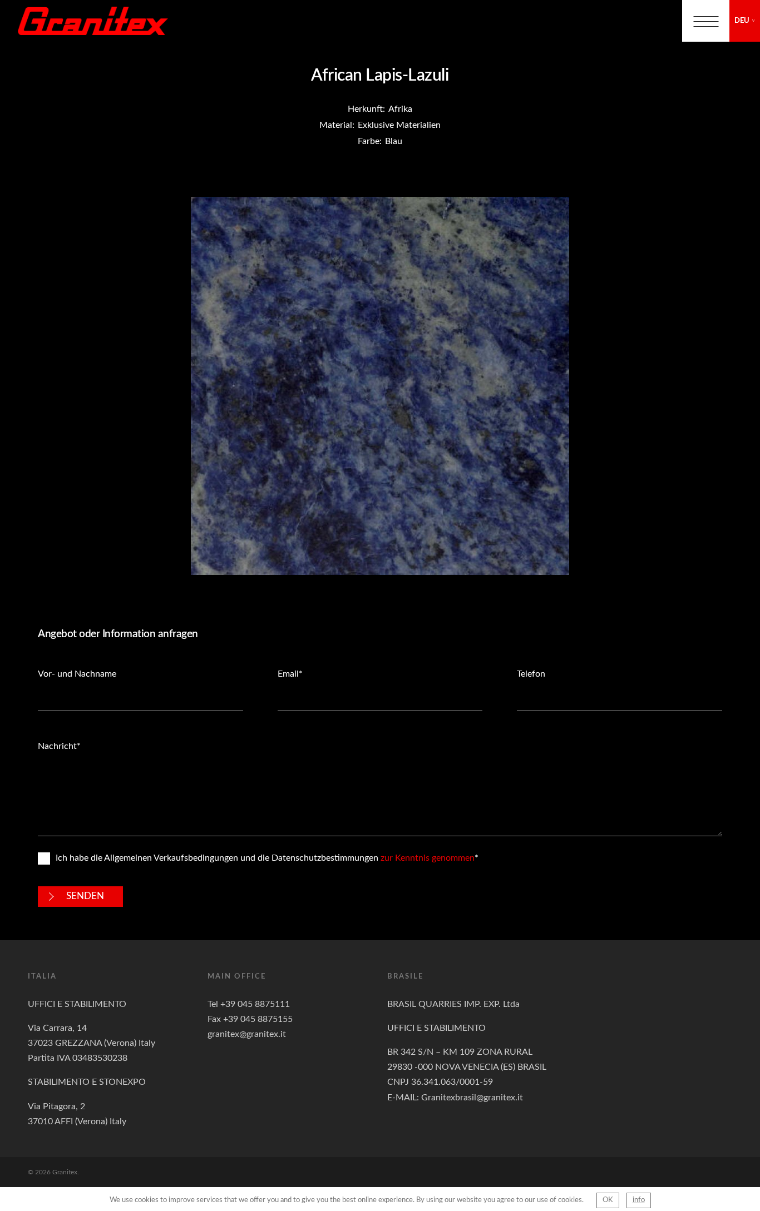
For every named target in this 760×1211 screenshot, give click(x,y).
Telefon (531, 673)
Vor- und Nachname (77, 673)
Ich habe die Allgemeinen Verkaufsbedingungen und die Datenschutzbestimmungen (265, 857)
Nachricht (57, 746)
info (639, 1200)
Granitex (93, 21)
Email (288, 673)
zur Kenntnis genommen (428, 857)
